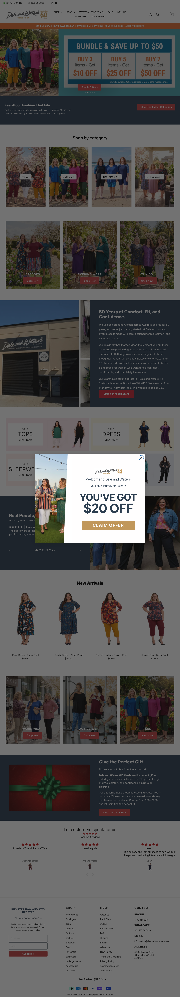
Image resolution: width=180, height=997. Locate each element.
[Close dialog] (141, 457)
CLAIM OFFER (108, 525)
